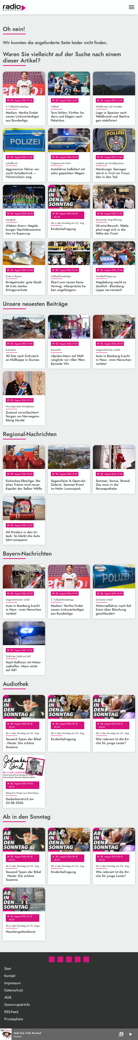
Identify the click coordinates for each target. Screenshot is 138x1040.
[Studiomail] (77, 959)
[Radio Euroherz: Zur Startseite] (64, 7)
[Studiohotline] (86, 959)
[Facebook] (60, 959)
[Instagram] (69, 959)
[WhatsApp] (52, 959)
